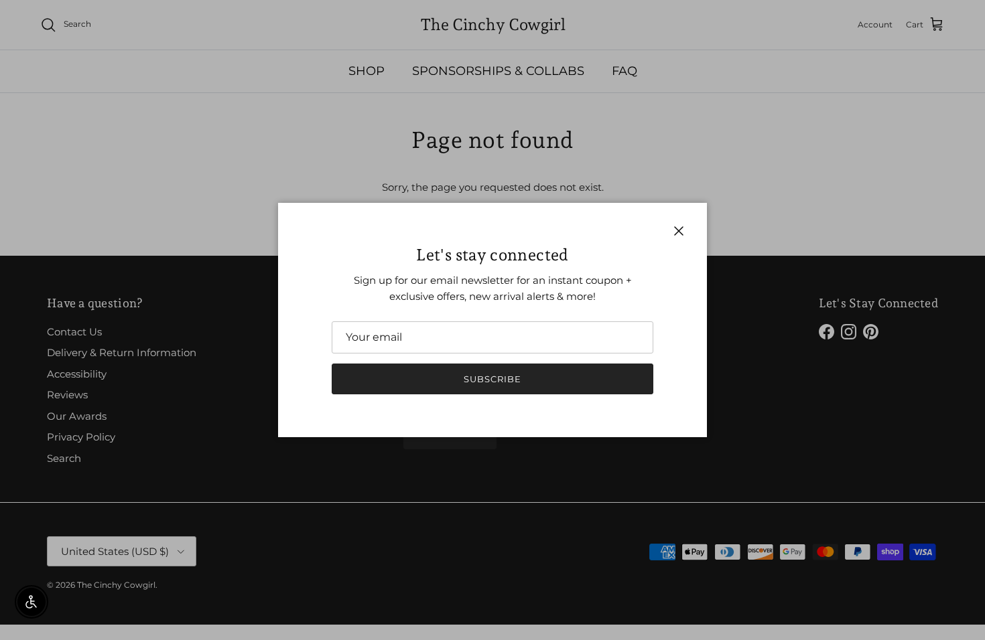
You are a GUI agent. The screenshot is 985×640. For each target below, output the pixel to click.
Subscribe (492, 379)
